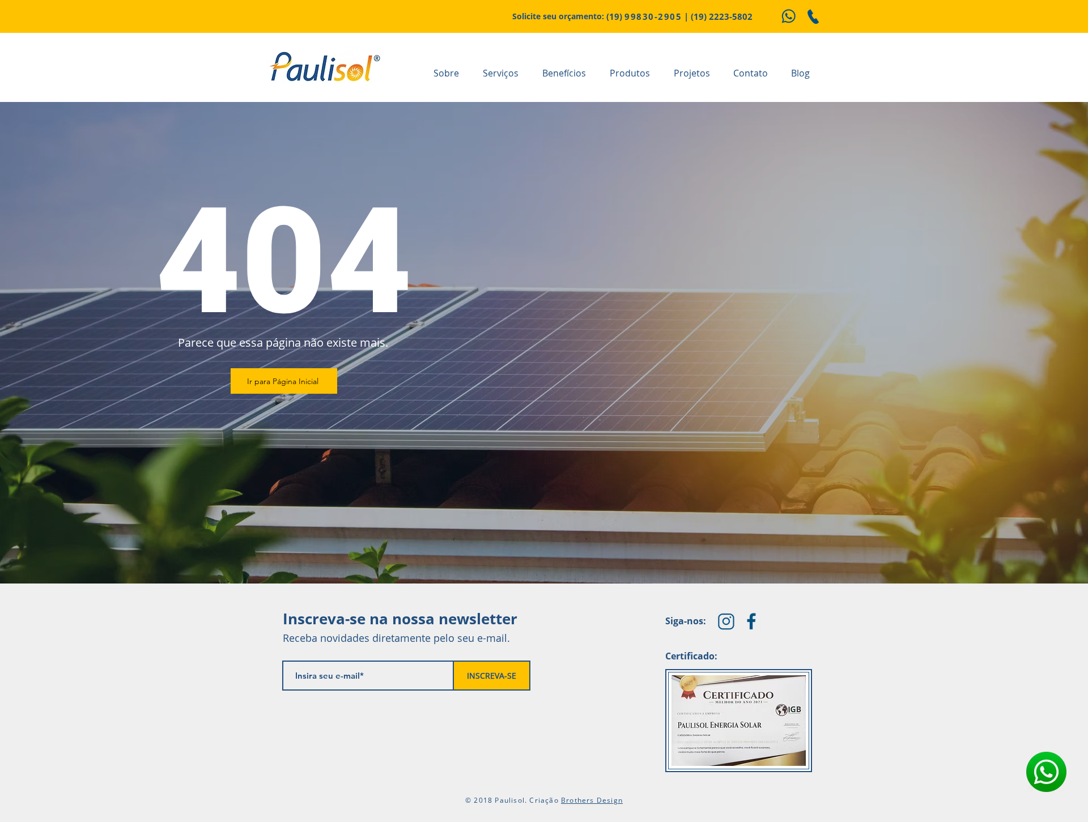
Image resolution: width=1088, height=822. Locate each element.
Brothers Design (592, 800)
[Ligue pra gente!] (813, 16)
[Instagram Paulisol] (726, 621)
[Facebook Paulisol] (751, 621)
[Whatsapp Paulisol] (788, 16)
